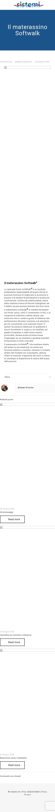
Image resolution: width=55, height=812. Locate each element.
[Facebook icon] (23, 801)
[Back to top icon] (27, 789)
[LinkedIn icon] (27, 801)
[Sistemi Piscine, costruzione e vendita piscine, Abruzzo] (28, 4)
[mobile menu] (51, 4)
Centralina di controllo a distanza (15, 635)
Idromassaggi (6, 512)
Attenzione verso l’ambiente (13, 758)
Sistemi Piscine (22, 62)
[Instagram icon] (31, 801)
